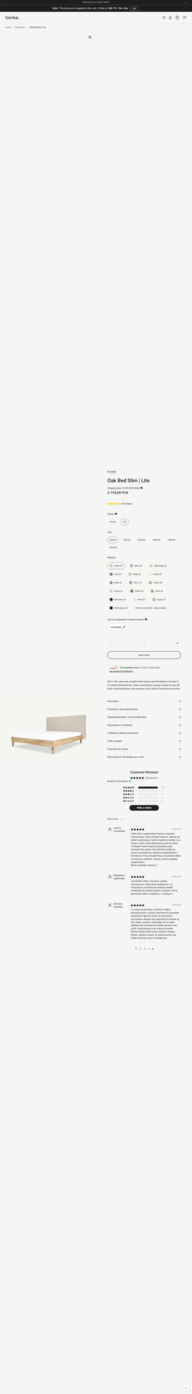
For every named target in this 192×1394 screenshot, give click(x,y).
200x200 (113, 547)
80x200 (113, 540)
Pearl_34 (159, 591)
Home (8, 27)
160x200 (156, 540)
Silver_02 (138, 566)
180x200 (171, 540)
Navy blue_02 (120, 599)
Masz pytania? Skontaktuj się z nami (125, 757)
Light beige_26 (160, 566)
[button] (114, 503)
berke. (113, 471)
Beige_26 (137, 574)
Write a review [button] (144, 807)
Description (113, 701)
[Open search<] (163, 17)
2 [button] (140, 948)
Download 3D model (117, 749)
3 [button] (145, 948)
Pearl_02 (141, 599)
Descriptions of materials (119, 725)
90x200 (127, 540)
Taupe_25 (161, 599)
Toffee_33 (139, 591)
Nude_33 (118, 583)
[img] (137, 829)
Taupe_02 (118, 566)
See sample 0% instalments (121, 671)
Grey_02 (117, 574)
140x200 (141, 540)
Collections (20, 27)
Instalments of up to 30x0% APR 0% (96, 2)
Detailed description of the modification (126, 717)
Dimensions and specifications (122, 709)
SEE (134, 8)
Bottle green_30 (121, 608)
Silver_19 (137, 583)
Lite (124, 522)
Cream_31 (118, 591)
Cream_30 (157, 583)
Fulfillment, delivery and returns (122, 733)
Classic (113, 522)
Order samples (114, 741)
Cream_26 (157, 574)
